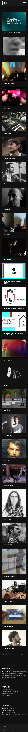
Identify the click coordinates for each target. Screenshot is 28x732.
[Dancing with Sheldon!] (14, 561)
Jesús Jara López (8, 545)
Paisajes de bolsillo (8, 486)
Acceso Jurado (14, 726)
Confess (6, 385)
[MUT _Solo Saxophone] (14, 638)
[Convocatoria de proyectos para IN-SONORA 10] (14, 271)
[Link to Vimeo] (10, 730)
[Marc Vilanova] (14, 423)
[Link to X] (3, 730)
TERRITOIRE (6, 460)
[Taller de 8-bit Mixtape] (14, 614)
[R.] (14, 46)
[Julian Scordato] (14, 247)
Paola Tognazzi (7, 519)
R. (4, 58)
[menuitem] (24, 3)
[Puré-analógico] (14, 121)
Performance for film (9, 83)
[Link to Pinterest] (14, 730)
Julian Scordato (7, 259)
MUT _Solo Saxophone (9, 648)
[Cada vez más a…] (14, 348)
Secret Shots (7, 108)
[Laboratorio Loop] (14, 589)
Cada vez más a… (8, 360)
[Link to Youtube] (8, 730)
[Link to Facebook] (5, 730)
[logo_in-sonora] (11, 3)
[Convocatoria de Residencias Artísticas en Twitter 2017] (14, 321)
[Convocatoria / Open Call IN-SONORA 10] (14, 296)
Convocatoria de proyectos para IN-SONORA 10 (12, 282)
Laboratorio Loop (8, 601)
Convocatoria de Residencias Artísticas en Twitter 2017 (13, 334)
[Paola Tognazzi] (14, 503)
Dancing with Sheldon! (9, 576)
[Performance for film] (14, 71)
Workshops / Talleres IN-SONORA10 (12, 33)
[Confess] (14, 373)
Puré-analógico (7, 133)
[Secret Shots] (14, 96)
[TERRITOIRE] (14, 448)
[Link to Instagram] (12, 730)
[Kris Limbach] (14, 197)
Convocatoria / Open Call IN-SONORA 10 (14, 308)
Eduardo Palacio (7, 184)
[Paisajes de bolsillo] (14, 473)
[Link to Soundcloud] (17, 730)
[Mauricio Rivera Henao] (14, 147)
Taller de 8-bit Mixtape (9, 626)
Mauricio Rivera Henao (9, 159)
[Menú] (24, 3)
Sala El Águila (7, 410)
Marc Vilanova (7, 435)
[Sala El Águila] (14, 398)
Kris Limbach (7, 209)
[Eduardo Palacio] (14, 172)
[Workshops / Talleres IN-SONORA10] (14, 21)
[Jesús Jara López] (14, 533)
